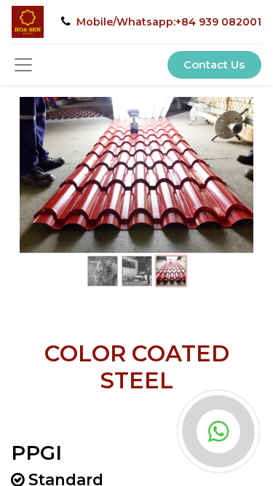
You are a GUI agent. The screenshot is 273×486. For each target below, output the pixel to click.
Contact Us (214, 64)
